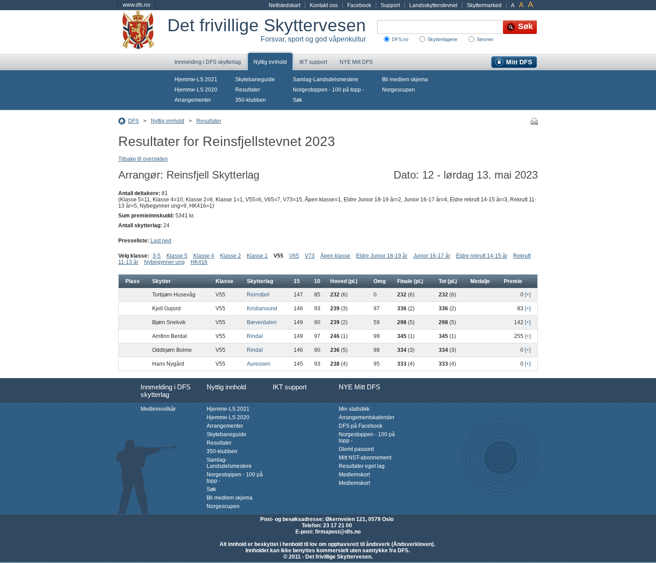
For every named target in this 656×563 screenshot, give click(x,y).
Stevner (485, 39)
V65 (294, 256)
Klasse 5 (176, 256)
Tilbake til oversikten (143, 159)
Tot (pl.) (448, 281)
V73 (310, 256)
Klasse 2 (230, 256)
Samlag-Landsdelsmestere (325, 79)
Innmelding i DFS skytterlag (207, 62)
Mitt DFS (519, 62)
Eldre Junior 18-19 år (381, 256)
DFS (133, 121)
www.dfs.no (136, 5)
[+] (528, 295)
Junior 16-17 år (431, 256)
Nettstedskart (284, 5)
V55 (278, 256)
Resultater (247, 90)
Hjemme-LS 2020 (195, 90)
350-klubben (250, 100)
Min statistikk (354, 409)
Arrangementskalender (366, 417)
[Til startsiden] (142, 32)
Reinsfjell (258, 295)
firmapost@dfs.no (338, 532)
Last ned (160, 241)
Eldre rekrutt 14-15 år (481, 256)
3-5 (157, 256)
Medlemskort (354, 474)
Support (390, 5)
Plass (132, 281)
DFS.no (400, 39)
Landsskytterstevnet (433, 5)
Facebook (359, 5)
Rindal (255, 336)
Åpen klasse (335, 256)
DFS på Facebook (360, 426)
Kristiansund (262, 308)
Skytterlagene (442, 39)
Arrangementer (192, 100)
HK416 (199, 262)
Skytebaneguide (255, 79)
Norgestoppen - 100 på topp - (328, 90)
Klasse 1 (257, 256)
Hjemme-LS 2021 (195, 79)
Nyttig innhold (270, 62)
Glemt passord (356, 449)
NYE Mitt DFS (356, 62)
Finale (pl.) (410, 281)
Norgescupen (398, 90)
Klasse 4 (203, 256)
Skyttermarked (484, 5)
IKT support (313, 62)
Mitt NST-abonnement (365, 458)
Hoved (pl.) (343, 281)
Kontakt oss (324, 5)
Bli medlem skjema (405, 79)
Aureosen (258, 364)
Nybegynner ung (164, 262)
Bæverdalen (262, 322)
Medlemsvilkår (158, 409)
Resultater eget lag (362, 466)
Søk (297, 100)
